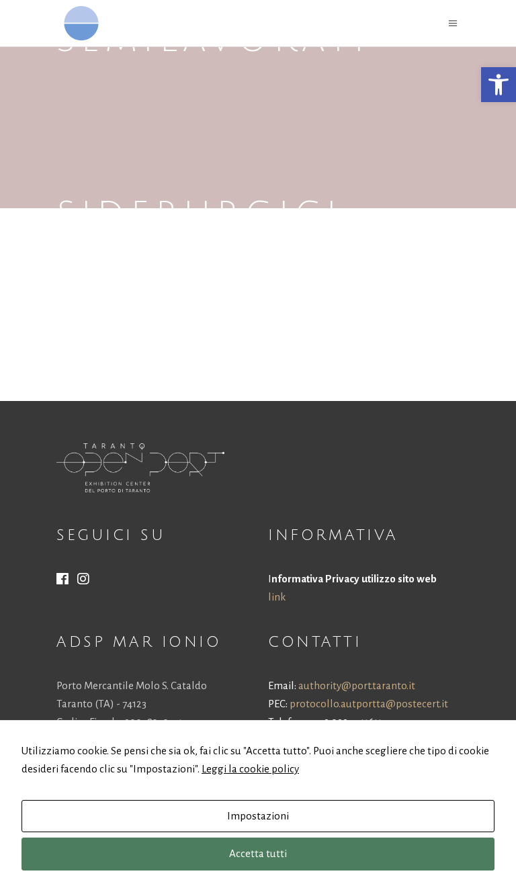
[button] (498, 84)
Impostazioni (258, 815)
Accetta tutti (258, 853)
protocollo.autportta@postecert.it (369, 703)
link (277, 597)
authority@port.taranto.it (356, 685)
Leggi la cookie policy (250, 768)
